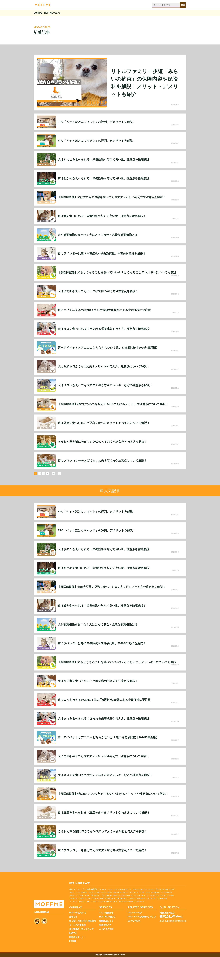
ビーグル (170, 895)
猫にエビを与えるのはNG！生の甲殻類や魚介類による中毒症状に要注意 (104, 310)
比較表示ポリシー (77, 937)
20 (53, 473)
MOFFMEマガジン (107, 917)
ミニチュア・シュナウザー (157, 898)
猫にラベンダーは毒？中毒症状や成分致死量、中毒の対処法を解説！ (102, 253)
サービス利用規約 (77, 925)
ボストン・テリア (115, 898)
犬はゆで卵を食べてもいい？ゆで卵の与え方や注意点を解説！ (98, 291)
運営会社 (73, 917)
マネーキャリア (135, 913)
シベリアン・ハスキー (163, 892)
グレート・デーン (76, 892)
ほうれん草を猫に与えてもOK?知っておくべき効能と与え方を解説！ (102, 441)
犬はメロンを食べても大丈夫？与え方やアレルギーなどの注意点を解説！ (105, 385)
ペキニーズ (104, 898)
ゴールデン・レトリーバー (108, 892)
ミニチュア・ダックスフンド (79, 901)
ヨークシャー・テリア (115, 901)
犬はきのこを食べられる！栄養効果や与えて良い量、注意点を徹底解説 (103, 159)
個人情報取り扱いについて (81, 929)
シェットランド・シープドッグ (144, 892)
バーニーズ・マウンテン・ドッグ (144, 895)
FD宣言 (72, 941)
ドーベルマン (127, 895)
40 (59, 473)
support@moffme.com (175, 921)
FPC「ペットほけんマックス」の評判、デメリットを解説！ (97, 140)
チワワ (74, 889)
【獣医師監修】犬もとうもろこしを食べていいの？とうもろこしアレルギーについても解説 (117, 272)
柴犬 (90, 889)
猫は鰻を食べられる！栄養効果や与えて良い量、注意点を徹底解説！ (102, 215)
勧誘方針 (73, 933)
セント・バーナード (115, 895)
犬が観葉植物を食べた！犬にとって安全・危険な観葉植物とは (98, 234)
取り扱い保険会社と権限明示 (82, 921)
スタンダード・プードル (98, 895)
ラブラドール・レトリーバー (134, 901)
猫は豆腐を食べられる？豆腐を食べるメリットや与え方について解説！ (104, 422)
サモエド (121, 892)
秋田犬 (95, 889)
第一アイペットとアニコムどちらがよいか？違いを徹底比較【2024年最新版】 (108, 347)
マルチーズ (143, 898)
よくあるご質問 (106, 929)
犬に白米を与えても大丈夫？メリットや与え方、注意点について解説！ (103, 366)
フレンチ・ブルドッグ (91, 898)
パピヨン (163, 895)
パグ (158, 895)
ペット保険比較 (106, 913)
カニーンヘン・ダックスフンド (155, 889)
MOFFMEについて (77, 913)
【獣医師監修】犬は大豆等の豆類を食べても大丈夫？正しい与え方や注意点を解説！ (112, 197)
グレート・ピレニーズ (90, 892)
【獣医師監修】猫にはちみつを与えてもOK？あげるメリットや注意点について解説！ (113, 404)
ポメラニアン (126, 898)
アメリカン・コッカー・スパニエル (110, 889)
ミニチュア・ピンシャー (98, 901)
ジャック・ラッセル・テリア (79, 895)
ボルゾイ (135, 898)
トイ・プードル (82, 889)
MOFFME (38, 13)
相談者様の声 (105, 925)
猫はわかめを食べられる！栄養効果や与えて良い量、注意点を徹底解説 (103, 178)
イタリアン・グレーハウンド (134, 889)
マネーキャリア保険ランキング (142, 917)
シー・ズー (129, 892)
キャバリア (170, 889)
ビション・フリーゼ (76, 898)
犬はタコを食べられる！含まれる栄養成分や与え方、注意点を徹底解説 (103, 328)
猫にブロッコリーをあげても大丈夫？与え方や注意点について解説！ (102, 460)
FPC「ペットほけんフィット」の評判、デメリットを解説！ (97, 121)
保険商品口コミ (106, 921)
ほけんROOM (134, 921)
